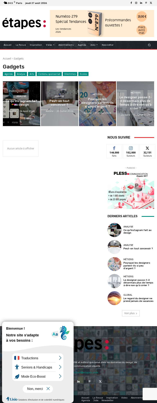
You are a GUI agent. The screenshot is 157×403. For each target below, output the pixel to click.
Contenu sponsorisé (49, 73)
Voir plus (129, 313)
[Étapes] (24, 23)
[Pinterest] (146, 3)
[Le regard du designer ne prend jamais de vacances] (114, 298)
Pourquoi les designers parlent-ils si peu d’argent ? (136, 266)
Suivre (131, 147)
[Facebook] (131, 3)
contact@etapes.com (84, 372)
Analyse (21, 73)
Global (127, 295)
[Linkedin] (141, 3)
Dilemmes (70, 73)
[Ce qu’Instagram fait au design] (21, 103)
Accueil (7, 58)
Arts (32, 73)
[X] (150, 3)
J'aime (114, 147)
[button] (149, 45)
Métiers (97, 94)
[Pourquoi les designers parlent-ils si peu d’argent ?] (97, 103)
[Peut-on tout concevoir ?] (59, 103)
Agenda (8, 73)
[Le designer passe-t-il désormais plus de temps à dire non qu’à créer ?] (135, 103)
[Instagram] (136, 3)
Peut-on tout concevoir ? (138, 248)
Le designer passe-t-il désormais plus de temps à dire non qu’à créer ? (138, 283)
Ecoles (83, 73)
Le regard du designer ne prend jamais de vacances (138, 299)
